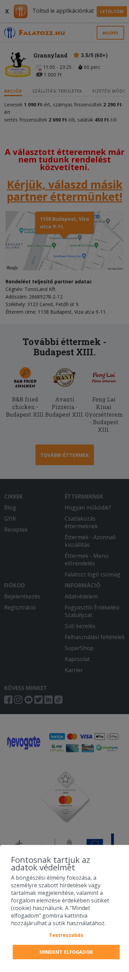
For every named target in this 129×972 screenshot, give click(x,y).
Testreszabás (66, 935)
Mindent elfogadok (66, 952)
